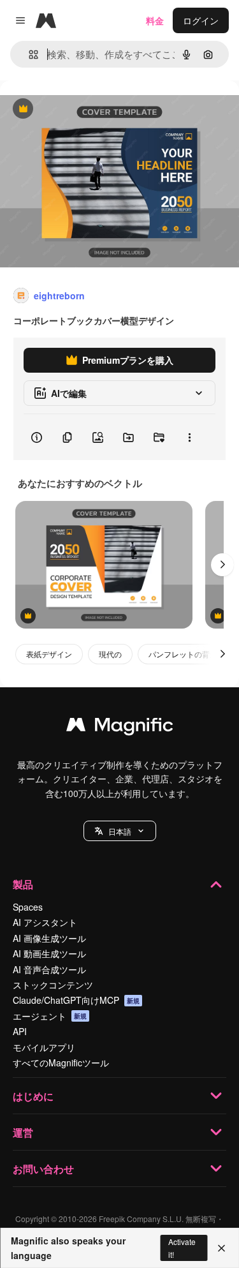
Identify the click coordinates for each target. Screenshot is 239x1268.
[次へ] (222, 565)
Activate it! (182, 1247)
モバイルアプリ (44, 1047)
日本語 (119, 831)
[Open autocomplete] (28, 54)
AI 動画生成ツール (49, 953)
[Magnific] (119, 727)
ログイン (201, 20)
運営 (23, 1132)
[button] (119, 831)
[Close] (221, 1248)
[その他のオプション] (189, 437)
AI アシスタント (45, 922)
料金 (155, 20)
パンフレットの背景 (182, 653)
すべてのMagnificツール (61, 1062)
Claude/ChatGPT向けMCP (76, 1000)
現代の (110, 653)
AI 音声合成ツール (49, 969)
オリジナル (88, 109)
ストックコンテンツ (53, 984)
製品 (23, 884)
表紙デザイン (49, 653)
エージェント (50, 1016)
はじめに (33, 1096)
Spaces (28, 906)
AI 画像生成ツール (49, 938)
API (20, 1031)
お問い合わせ (43, 1168)
